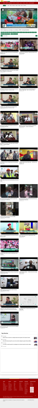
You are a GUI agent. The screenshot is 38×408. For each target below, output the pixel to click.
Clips (8, 5)
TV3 (28, 32)
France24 (18, 32)
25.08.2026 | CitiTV (2, 54)
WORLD (27, 3)
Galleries (24, 5)
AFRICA (24, 3)
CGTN (7, 32)
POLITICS (14, 3)
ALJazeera (14, 32)
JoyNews (21, 32)
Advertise (26, 0)
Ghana (30, 0)
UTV (30, 32)
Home (14, 0)
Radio (16, 0)
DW (5, 32)
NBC (9, 32)
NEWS (4, 3)
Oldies (11, 5)
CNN (3, 32)
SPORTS (7, 3)
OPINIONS (17, 3)
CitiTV (24, 32)
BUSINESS (10, 3)
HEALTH (21, 3)
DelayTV (33, 32)
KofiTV (35, 32)
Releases (13, 5)
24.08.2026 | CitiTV (2, 164)
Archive (4, 5)
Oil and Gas (26, 390)
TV (18, 0)
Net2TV (26, 32)
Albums (17, 5)
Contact (32, 0)
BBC (1, 32)
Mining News (26, 391)
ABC (11, 32)
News (22, 5)
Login (35, 0)
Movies (23, 0)
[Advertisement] (19, 401)
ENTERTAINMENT (31, 3)
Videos (21, 0)
